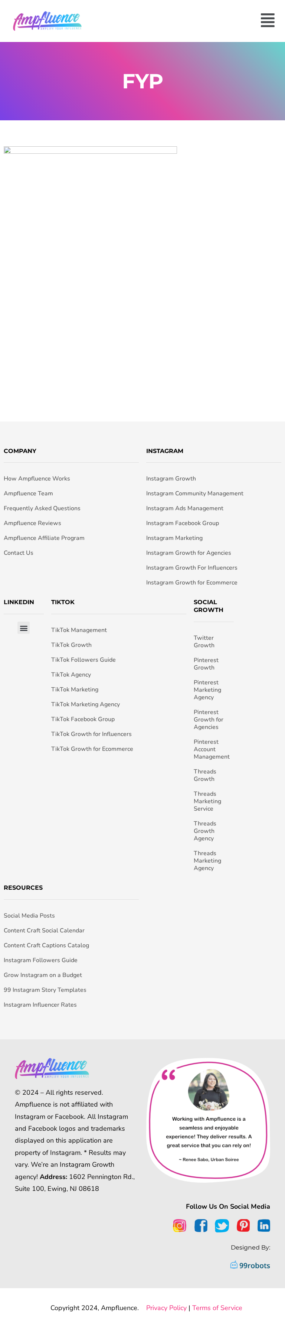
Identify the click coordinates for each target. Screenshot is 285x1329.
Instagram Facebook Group (182, 523)
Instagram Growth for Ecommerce (192, 583)
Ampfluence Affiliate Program (44, 538)
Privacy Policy (166, 1307)
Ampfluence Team (28, 493)
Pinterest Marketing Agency (207, 689)
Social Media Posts (29, 916)
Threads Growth (205, 775)
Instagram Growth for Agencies (188, 553)
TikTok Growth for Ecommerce (92, 749)
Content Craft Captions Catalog (46, 945)
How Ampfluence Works (37, 479)
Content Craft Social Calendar (44, 930)
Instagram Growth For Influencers (192, 568)
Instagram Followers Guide (41, 960)
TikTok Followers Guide (83, 660)
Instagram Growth (171, 479)
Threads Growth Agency (205, 831)
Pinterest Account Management (212, 749)
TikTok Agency (71, 675)
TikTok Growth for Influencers (91, 734)
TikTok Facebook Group (83, 719)
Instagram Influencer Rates (40, 1005)
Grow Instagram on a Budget (43, 975)
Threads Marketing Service (207, 801)
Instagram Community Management (194, 493)
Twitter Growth (204, 641)
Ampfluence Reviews (32, 523)
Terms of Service (217, 1307)
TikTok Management (79, 630)
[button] (185, 21)
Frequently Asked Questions (42, 508)
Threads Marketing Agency (207, 860)
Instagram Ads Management (184, 508)
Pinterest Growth (206, 664)
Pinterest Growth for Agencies (208, 719)
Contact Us (18, 553)
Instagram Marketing (174, 538)
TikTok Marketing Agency (85, 704)
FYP (142, 81)
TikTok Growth (71, 645)
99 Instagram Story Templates (45, 990)
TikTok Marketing (74, 689)
